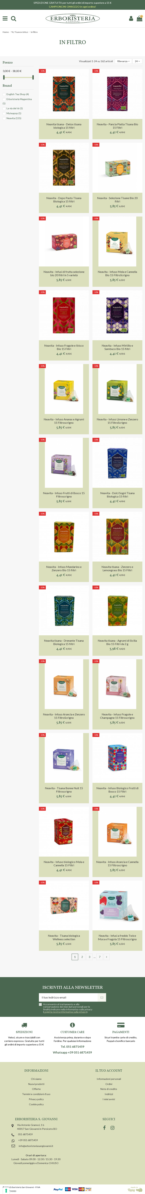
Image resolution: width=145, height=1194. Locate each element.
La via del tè (15, 108)
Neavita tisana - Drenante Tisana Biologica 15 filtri (64, 642)
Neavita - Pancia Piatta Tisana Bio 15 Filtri (117, 125)
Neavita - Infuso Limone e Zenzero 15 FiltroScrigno (117, 421)
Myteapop (14, 113)
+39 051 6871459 (28, 1140)
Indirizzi (109, 1094)
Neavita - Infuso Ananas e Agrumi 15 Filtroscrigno (64, 421)
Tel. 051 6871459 (72, 1046)
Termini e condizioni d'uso (36, 1094)
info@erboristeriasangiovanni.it (36, 1145)
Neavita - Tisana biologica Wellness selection (64, 937)
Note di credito (108, 1088)
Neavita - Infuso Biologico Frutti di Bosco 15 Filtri (117, 789)
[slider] (4, 77)
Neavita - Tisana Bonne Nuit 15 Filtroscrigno (64, 789)
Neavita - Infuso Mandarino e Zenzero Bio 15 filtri (64, 568)
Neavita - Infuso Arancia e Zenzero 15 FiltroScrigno (64, 716)
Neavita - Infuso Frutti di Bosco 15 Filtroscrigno (64, 494)
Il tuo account (108, 1071)
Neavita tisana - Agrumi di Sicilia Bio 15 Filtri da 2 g (117, 642)
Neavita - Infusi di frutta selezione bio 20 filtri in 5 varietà (64, 273)
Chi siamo (36, 1078)
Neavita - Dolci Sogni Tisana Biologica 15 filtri (117, 494)
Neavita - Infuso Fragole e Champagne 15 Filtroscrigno (117, 716)
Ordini (108, 1083)
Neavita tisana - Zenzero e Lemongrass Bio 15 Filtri (117, 568)
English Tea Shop (18, 94)
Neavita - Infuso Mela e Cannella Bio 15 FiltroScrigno (117, 273)
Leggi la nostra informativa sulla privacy (65, 1011)
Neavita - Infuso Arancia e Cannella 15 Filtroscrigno (117, 863)
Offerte (36, 1088)
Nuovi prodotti (36, 1083)
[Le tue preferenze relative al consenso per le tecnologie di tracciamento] (6, 1190)
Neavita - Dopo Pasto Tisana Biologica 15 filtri (63, 199)
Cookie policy (36, 1104)
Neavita (14, 118)
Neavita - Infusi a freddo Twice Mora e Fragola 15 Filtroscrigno (117, 937)
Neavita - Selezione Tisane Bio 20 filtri (117, 199)
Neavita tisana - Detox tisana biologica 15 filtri (63, 125)
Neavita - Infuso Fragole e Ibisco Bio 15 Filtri (64, 347)
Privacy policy (36, 1099)
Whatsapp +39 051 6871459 (72, 1052)
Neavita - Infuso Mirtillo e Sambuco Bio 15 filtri (117, 347)
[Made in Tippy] (135, 1189)
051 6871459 (25, 1134)
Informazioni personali (109, 1078)
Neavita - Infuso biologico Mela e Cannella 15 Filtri (64, 863)
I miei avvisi (109, 1099)
